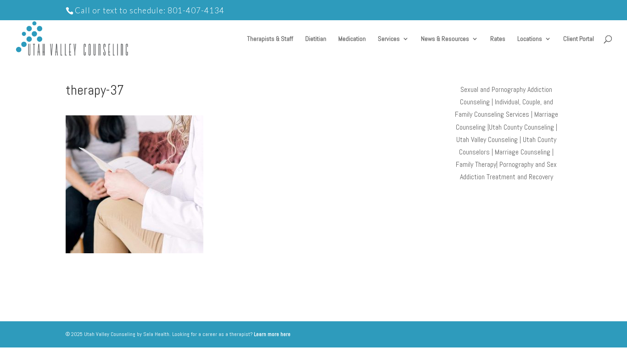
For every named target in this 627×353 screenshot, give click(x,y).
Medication (352, 39)
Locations (529, 39)
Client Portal (578, 39)
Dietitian (315, 39)
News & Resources (445, 39)
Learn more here (272, 334)
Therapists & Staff (270, 39)
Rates (497, 39)
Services (389, 39)
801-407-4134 (196, 10)
